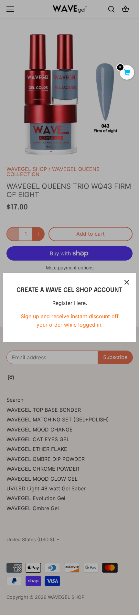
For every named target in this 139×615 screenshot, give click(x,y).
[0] (127, 73)
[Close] (127, 282)
